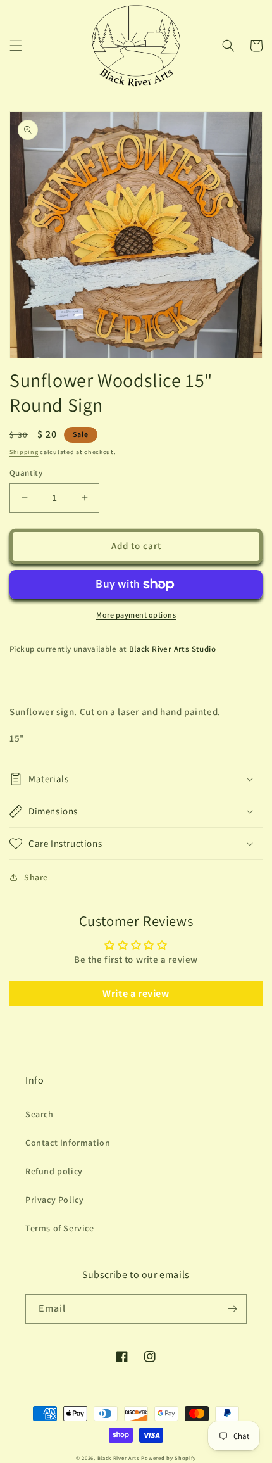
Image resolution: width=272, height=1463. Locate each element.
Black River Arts (118, 1457)
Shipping (24, 452)
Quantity (25, 472)
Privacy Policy (54, 1199)
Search (39, 1114)
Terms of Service (59, 1228)
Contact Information (67, 1142)
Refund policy (54, 1171)
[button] (16, 46)
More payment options (136, 614)
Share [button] (36, 877)
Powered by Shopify (168, 1457)
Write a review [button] (135, 993)
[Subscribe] (232, 1309)
